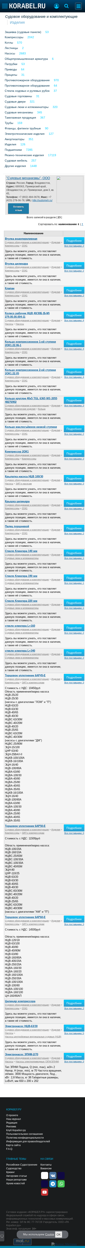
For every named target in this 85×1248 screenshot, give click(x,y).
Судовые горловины (18, 96)
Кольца (41, 409)
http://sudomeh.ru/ (42, 200)
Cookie (49, 1234)
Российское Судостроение (21, 1164)
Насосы (10, 53)
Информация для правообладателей (28, 1141)
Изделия (17, 22)
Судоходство (13, 1168)
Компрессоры (14, 37)
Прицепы (11, 74)
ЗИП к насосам (24, 483)
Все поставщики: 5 (74, 1033)
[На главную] (23, 6)
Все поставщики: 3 (74, 405)
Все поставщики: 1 (74, 558)
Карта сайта (13, 1145)
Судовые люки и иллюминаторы (26, 107)
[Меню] (78, 6)
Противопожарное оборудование (27, 80)
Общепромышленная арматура (26, 58)
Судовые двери (15, 101)
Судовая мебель (16, 160)
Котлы (9, 42)
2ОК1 (24, 245)
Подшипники (13, 149)
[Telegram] (53, 1183)
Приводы (11, 69)
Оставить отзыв (18, 208)
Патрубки (11, 64)
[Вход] (56, 6)
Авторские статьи (16, 1175)
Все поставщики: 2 (74, 246)
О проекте (12, 1115)
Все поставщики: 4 (74, 320)
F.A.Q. (9, 1148)
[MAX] (44, 1183)
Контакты (46, 1164)
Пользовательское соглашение (24, 1134)
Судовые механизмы (19, 112)
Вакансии (46, 1168)
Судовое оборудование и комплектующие (41, 17)
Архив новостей (15, 1183)
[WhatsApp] (61, 1183)
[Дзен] (44, 1175)
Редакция (11, 1122)
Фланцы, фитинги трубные (23, 128)
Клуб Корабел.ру (16, 1130)
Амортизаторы (14, 139)
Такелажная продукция (20, 117)
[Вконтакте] (53, 1175)
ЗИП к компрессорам (33, 682)
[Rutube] (61, 1175)
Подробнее (74, 240)
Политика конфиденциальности (25, 1137)
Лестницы (11, 48)
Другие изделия (15, 166)
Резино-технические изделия (24, 155)
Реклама (11, 1126)
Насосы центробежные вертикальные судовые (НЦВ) (33, 1036)
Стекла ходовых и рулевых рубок (27, 90)
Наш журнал (13, 1119)
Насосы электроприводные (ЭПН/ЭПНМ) (37, 1061)
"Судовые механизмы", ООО (28, 178)
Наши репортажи (16, 1179)
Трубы (9, 123)
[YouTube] (44, 1191)
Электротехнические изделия (25, 133)
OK (59, 1234)
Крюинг (10, 1172)
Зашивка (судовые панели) (23, 32)
